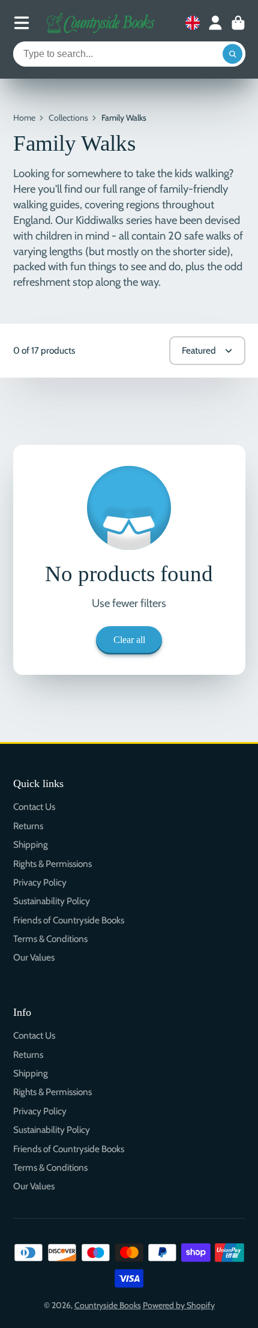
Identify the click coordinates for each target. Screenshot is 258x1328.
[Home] (101, 23)
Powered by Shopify (179, 1305)
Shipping (30, 844)
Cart (238, 23)
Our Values (34, 957)
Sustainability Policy (51, 901)
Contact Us (34, 806)
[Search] (233, 54)
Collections (68, 117)
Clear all (129, 640)
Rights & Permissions (52, 863)
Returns (28, 826)
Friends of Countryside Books (68, 920)
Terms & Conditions (50, 938)
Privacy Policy (40, 882)
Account (215, 23)
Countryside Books (107, 1305)
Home (24, 117)
